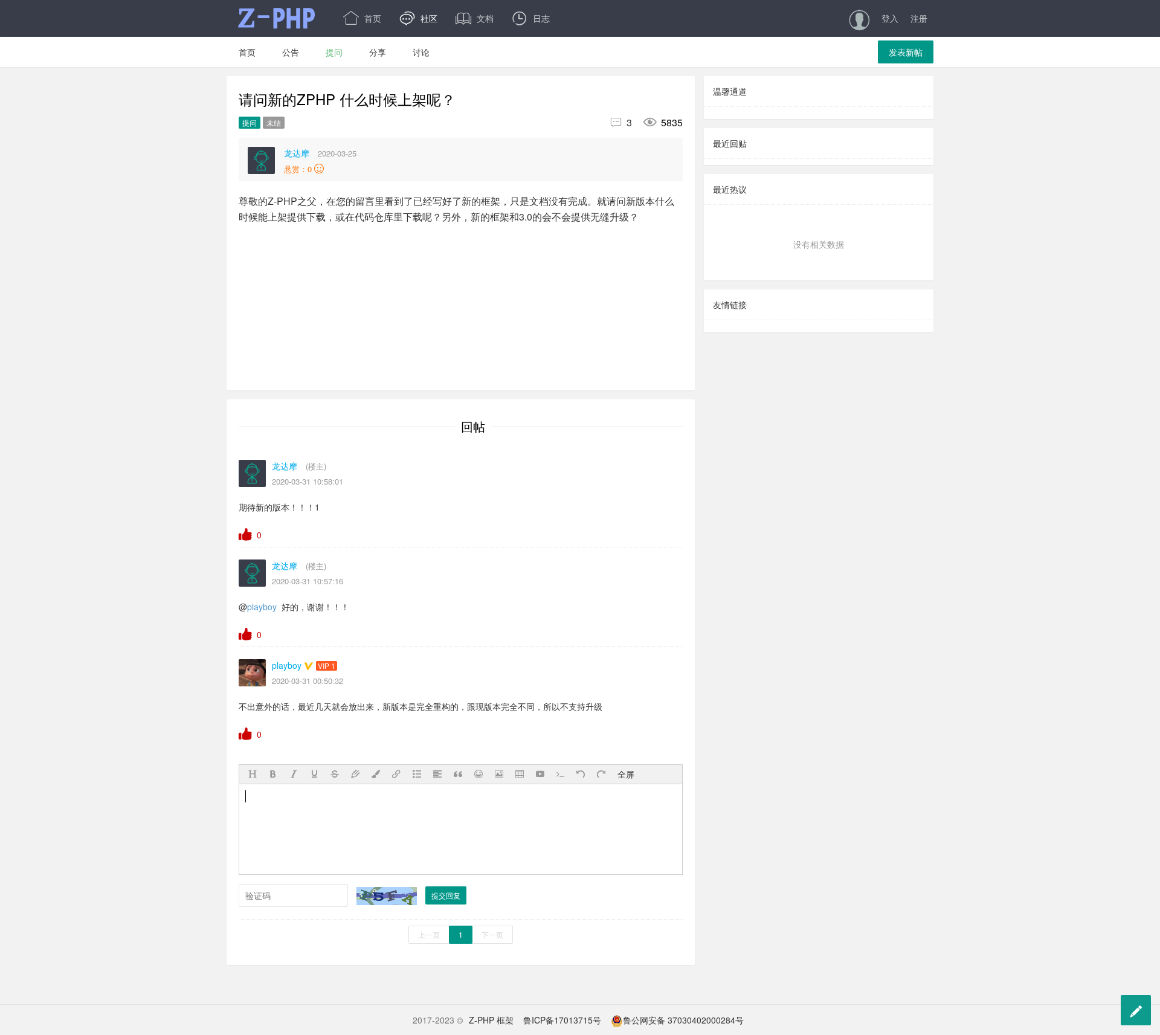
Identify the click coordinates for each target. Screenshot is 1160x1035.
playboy (262, 607)
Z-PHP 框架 (491, 1020)
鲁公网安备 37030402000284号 (683, 1020)
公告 (290, 52)
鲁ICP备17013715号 (562, 1020)
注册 (918, 18)
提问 (334, 52)
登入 (889, 18)
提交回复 (445, 895)
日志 (531, 18)
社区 (418, 18)
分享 (377, 52)
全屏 (625, 774)
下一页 (492, 934)
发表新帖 (906, 52)
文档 (475, 18)
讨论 (421, 52)
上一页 (429, 934)
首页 (362, 18)
